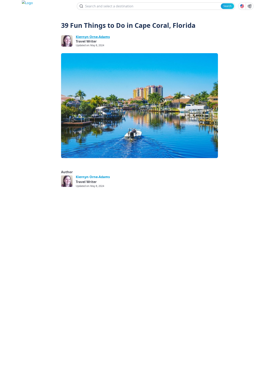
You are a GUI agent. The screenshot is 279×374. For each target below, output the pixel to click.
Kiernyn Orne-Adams (93, 36)
